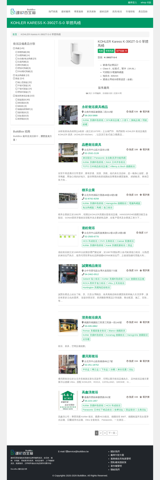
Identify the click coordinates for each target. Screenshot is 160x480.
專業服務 (78, 11)
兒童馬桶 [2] (22, 62)
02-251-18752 (92, 365)
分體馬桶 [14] (23, 55)
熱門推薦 (53, 11)
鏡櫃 (85, 124)
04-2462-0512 (92, 274)
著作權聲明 (116, 466)
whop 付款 (146, 2)
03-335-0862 (91, 326)
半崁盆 (86, 369)
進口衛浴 (108, 207)
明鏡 (144, 120)
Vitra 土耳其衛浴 (116, 283)
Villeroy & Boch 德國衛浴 (122, 166)
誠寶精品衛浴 (91, 266)
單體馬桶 (110, 51)
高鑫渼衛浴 (90, 392)
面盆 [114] (19, 78)
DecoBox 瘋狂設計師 (19, 469)
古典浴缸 (141, 410)
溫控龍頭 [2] (22, 112)
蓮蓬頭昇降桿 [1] (24, 109)
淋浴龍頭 (87, 158)
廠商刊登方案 (117, 455)
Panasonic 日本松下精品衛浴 (97, 410)
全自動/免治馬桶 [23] (26, 59)
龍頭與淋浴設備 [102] (24, 96)
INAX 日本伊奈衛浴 (115, 162)
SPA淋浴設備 (112, 120)
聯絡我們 (115, 469)
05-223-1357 (91, 401)
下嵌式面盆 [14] (24, 89)
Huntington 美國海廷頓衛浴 (96, 287)
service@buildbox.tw (78, 451)
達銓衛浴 (88, 228)
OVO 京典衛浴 (107, 241)
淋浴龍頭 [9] (22, 103)
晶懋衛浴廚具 (91, 144)
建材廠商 (65, 11)
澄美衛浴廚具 (91, 317)
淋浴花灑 (122, 369)
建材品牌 (104, 11)
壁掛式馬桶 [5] (23, 68)
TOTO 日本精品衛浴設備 (95, 166)
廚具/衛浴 (117, 11)
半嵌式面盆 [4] (23, 85)
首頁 (14, 34)
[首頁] (24, 11)
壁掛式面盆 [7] (23, 92)
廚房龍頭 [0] (22, 119)
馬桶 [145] (19, 48)
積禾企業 (88, 190)
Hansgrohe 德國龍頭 (116, 203)
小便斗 (125, 120)
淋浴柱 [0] (21, 106)
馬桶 (101, 51)
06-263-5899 (91, 115)
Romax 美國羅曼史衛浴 (94, 330)
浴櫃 (112, 369)
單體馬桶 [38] (23, 52)
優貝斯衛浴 (90, 356)
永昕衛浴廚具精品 (95, 107)
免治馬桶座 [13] (22, 75)
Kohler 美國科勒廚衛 (93, 120)
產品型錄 (143, 11)
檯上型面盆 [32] (24, 82)
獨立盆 (95, 369)
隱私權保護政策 (118, 462)
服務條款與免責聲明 (121, 458)
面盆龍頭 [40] (23, 100)
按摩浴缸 (118, 410)
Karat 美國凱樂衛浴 (115, 245)
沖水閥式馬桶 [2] (24, 71)
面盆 (130, 245)
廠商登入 (132, 2)
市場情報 (130, 11)
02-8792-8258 (92, 198)
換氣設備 (135, 120)
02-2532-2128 (92, 153)
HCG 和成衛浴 (90, 241)
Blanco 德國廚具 (117, 330)
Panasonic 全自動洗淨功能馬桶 (110, 158)
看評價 (145, 111)
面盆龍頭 (130, 410)
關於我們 (115, 451)
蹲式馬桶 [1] (22, 65)
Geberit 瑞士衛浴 (91, 279)
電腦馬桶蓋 (134, 203)
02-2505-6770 (92, 236)
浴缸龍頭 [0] (22, 116)
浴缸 (131, 369)
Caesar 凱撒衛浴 (125, 241)
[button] (76, 53)
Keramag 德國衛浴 (115, 335)
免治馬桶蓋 (88, 207)
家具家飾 (91, 11)
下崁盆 (104, 369)
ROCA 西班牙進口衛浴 (94, 283)
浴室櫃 (86, 339)
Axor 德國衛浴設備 (134, 279)
